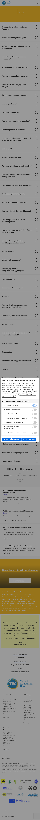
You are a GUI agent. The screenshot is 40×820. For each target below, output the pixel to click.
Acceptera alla (29, 439)
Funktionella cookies (12, 409)
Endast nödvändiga (11, 439)
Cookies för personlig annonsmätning (12, 427)
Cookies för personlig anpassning (16, 418)
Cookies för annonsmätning (14, 422)
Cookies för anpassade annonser (16, 433)
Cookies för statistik (12, 414)
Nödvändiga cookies (12, 405)
